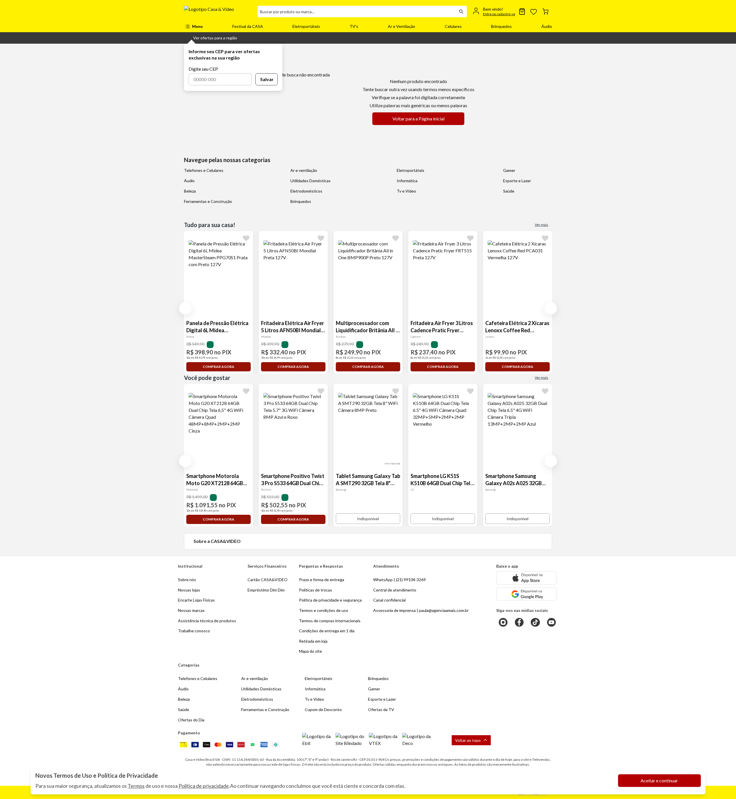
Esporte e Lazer (517, 180)
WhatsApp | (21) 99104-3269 (399, 579)
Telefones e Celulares (203, 170)
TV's (354, 26)
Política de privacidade (204, 786)
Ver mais (541, 224)
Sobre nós (187, 579)
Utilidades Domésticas (310, 180)
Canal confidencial (389, 600)
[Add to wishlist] (246, 238)
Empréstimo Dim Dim (266, 589)
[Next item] (551, 308)
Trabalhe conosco (194, 630)
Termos (136, 786)
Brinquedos (501, 26)
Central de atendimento (394, 589)
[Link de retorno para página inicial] (218, 11)
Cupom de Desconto (323, 709)
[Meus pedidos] (522, 11)
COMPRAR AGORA (218, 366)
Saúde (508, 191)
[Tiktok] (535, 622)
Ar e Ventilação (401, 26)
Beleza (190, 191)
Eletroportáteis (306, 26)
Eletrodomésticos (306, 191)
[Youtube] (551, 622)
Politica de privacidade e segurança (330, 600)
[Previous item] (185, 308)
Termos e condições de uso (323, 610)
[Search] (461, 11)
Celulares (453, 26)
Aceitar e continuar (659, 780)
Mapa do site (310, 651)
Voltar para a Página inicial (418, 118)
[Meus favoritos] (533, 11)
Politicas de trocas (315, 589)
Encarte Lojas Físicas (196, 600)
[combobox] (356, 11)
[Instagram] (503, 622)
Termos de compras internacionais (330, 620)
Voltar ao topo (468, 740)
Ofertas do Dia (191, 719)
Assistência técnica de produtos (207, 620)
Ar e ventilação (303, 170)
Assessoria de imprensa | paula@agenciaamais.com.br (421, 610)
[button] (210, 37)
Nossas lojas (189, 589)
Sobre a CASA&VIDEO (217, 541)
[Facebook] (519, 622)
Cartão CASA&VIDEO (268, 579)
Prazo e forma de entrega (321, 579)
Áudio (546, 26)
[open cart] (545, 11)
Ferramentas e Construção (208, 201)
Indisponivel (368, 518)
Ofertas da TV (381, 709)
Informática (407, 180)
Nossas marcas (191, 610)
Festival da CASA (247, 26)
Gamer (509, 170)
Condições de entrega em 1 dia (326, 630)
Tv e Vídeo (406, 191)
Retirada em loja (313, 641)
